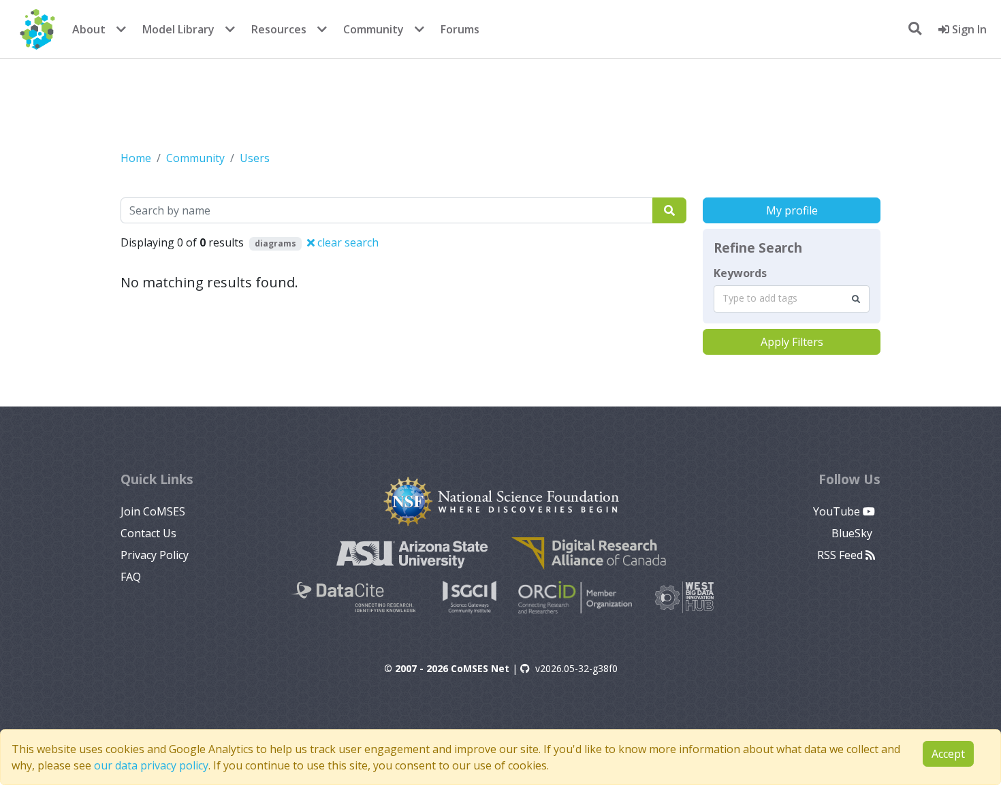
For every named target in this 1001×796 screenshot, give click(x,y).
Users (255, 157)
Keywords (740, 273)
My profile (792, 210)
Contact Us (148, 533)
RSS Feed (841, 554)
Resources (278, 29)
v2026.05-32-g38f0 (576, 668)
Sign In (968, 29)
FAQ (131, 576)
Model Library (178, 29)
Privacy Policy (155, 554)
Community (373, 29)
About (89, 29)
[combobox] (792, 299)
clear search (347, 242)
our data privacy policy (151, 765)
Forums (460, 29)
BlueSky (853, 533)
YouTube (838, 511)
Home (136, 157)
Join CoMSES (153, 511)
